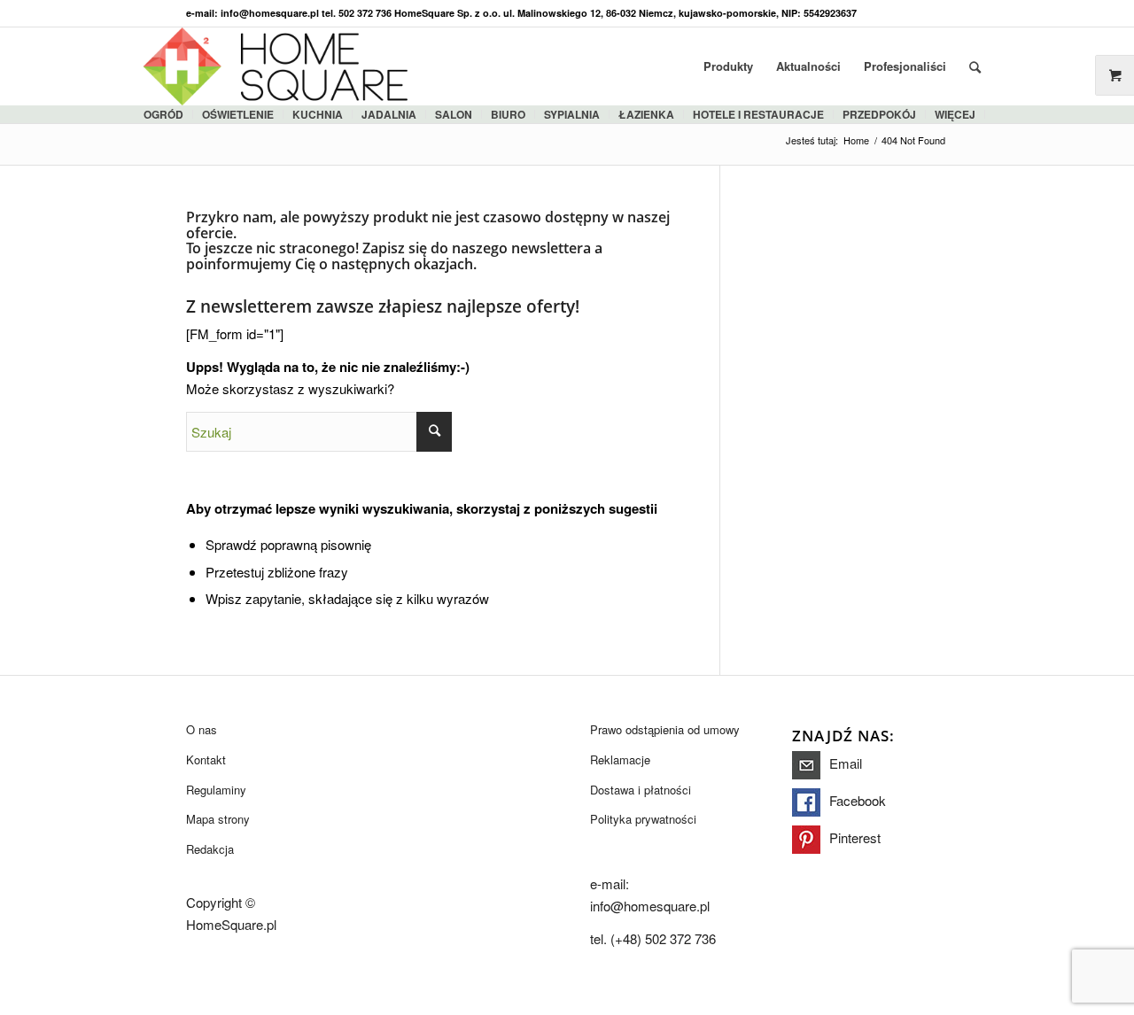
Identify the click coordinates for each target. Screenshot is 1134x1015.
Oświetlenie (238, 114)
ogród (163, 114)
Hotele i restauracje (758, 114)
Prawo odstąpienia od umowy (665, 729)
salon (453, 114)
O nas (201, 729)
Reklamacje (620, 759)
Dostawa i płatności (640, 789)
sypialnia (572, 114)
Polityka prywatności (643, 818)
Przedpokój (879, 114)
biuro (508, 114)
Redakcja (210, 849)
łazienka (646, 114)
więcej (955, 114)
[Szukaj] (975, 66)
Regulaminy (216, 789)
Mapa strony (218, 818)
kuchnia (317, 114)
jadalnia (388, 114)
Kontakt (206, 759)
